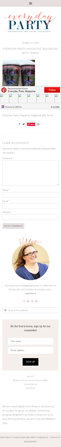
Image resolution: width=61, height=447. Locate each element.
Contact (31, 388)
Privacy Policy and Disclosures (30, 380)
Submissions (30, 384)
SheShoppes (30, 441)
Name (6, 190)
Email (6, 201)
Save (32, 124)
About (30, 376)
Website (6, 212)
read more (30, 293)
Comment (8, 158)
